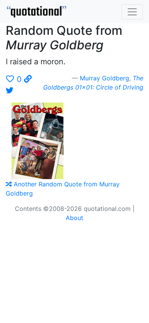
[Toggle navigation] (132, 12)
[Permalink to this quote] (28, 79)
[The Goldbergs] (40, 140)
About (74, 218)
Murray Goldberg (104, 78)
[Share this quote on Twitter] (9, 90)
